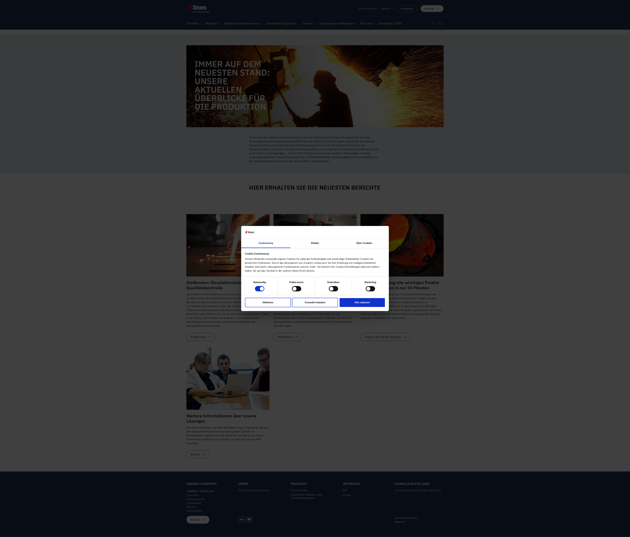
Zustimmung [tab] (266, 243)
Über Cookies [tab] (364, 243)
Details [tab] (315, 243)
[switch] (296, 288)
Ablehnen (267, 302)
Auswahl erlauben (315, 302)
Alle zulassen (362, 302)
